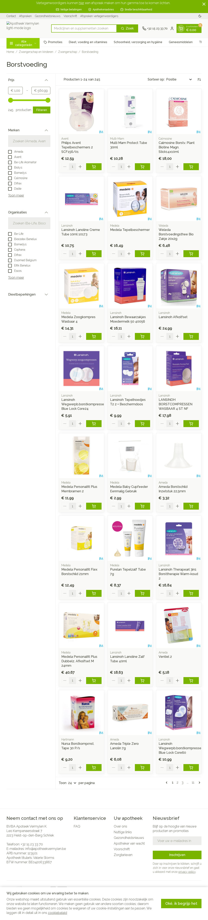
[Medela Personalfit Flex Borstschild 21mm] (81, 538)
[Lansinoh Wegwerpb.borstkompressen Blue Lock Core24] (81, 368)
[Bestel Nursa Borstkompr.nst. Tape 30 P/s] (94, 767)
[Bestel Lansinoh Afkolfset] (191, 336)
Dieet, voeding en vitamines (88, 42)
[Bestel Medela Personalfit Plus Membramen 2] (94, 506)
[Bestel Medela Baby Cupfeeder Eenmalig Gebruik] (142, 506)
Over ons (120, 826)
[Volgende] (199, 782)
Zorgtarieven (123, 855)
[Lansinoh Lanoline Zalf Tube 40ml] (130, 625)
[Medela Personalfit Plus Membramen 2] (81, 455)
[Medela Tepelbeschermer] (130, 198)
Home (10, 51)
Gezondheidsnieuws (47, 16)
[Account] (172, 28)
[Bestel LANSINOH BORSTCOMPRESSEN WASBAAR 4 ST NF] (191, 423)
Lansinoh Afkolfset (173, 317)
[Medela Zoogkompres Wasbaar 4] (81, 285)
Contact (11, 16)
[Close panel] (204, 4)
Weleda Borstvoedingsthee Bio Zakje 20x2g (176, 234)
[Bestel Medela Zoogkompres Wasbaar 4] (94, 336)
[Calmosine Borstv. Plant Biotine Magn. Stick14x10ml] (178, 111)
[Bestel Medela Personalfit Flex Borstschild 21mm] (94, 593)
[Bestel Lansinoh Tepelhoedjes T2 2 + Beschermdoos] (142, 423)
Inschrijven (177, 855)
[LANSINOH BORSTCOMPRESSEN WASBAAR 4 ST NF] (178, 368)
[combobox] (84, 28)
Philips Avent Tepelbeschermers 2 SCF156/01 (77, 147)
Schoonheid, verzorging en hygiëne (138, 42)
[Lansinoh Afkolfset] (178, 285)
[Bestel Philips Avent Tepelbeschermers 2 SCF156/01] (94, 166)
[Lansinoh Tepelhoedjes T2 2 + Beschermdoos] (130, 368)
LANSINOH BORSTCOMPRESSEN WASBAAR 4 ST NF (175, 404)
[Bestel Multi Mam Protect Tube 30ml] (142, 166)
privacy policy (187, 871)
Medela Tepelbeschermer (130, 230)
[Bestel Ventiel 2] (191, 680)
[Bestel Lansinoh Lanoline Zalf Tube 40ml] (142, 680)
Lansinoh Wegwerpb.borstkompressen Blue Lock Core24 (83, 404)
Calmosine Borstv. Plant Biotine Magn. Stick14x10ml (177, 147)
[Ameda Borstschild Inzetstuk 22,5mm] (178, 455)
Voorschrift (70, 16)
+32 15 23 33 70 (32, 844)
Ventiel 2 (165, 657)
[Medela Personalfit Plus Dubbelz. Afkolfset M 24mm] (81, 625)
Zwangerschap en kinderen (36, 51)
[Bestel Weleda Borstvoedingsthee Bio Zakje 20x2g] (191, 253)
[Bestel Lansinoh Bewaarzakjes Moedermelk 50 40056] (142, 336)
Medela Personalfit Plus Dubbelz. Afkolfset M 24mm (79, 661)
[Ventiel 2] (178, 625)
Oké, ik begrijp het (181, 903)
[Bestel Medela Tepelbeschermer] (142, 253)
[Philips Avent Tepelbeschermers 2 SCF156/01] (81, 111)
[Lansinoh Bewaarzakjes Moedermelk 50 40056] (130, 285)
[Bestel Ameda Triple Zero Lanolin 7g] (142, 767)
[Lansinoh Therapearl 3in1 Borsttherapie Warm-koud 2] (178, 538)
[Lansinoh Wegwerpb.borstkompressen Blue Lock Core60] (178, 712)
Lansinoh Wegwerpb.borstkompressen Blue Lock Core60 (181, 748)
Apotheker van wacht (129, 843)
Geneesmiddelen (181, 42)
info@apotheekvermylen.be (45, 849)
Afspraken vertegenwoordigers (99, 16)
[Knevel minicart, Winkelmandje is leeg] (181, 28)
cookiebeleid (57, 913)
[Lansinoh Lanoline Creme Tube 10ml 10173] (81, 198)
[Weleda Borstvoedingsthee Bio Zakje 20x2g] (178, 198)
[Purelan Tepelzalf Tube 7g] (130, 538)
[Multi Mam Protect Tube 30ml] (130, 111)
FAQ (77, 826)
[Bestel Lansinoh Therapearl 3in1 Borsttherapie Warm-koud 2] (191, 593)
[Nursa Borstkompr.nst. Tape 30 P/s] (81, 712)
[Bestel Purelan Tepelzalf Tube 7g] (142, 593)
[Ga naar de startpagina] (26, 28)
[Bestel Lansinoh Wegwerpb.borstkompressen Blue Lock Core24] (94, 423)
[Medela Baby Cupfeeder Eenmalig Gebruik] (130, 455)
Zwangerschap (67, 51)
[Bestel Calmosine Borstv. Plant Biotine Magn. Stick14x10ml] (191, 166)
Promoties (55, 42)
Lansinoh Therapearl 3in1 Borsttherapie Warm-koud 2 (178, 574)
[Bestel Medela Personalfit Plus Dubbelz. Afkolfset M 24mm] (94, 680)
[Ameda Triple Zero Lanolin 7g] (130, 712)
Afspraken (25, 16)
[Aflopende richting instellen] (199, 79)
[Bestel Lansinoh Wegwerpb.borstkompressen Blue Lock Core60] (191, 767)
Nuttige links (123, 832)
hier (81, 3)
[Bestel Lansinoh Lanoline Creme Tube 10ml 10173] (94, 253)
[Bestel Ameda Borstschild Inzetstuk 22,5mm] (191, 506)
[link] (167, 782)
